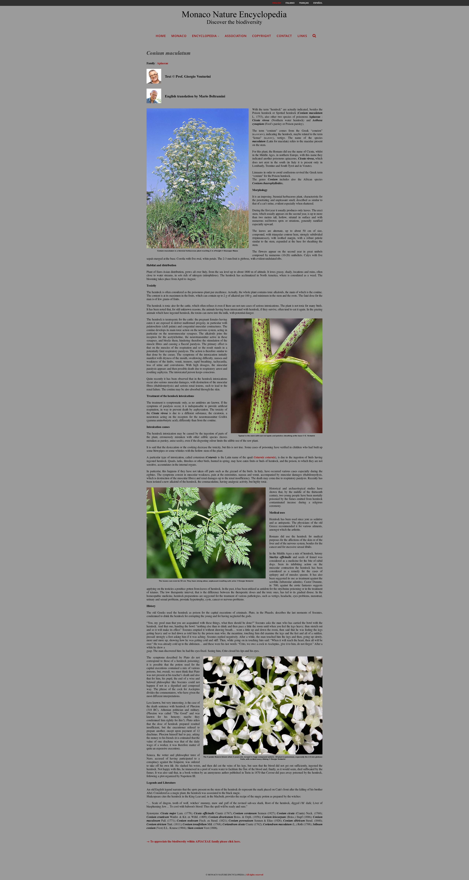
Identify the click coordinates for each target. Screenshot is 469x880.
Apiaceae (162, 63)
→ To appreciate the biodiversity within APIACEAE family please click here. (194, 841)
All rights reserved (254, 874)
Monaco (179, 36)
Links (302, 36)
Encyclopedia (204, 36)
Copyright (261, 36)
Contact (284, 36)
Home (161, 36)
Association (236, 36)
